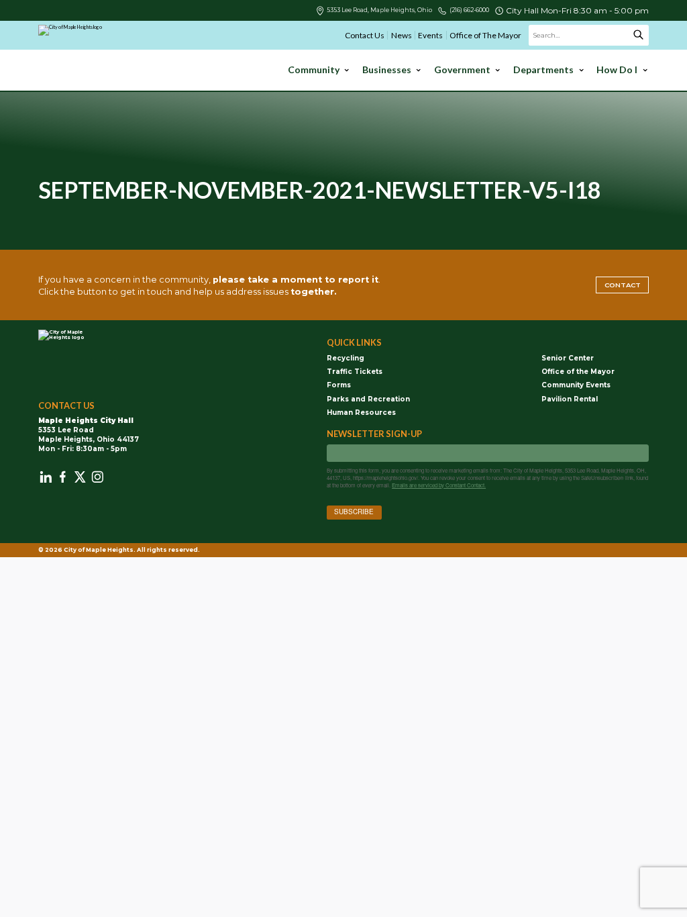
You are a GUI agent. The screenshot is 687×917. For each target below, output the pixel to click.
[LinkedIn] (46, 477)
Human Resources (361, 412)
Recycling (345, 358)
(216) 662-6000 (469, 10)
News (401, 35)
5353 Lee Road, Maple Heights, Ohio (379, 10)
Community (313, 69)
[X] (80, 477)
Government (462, 69)
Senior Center (567, 358)
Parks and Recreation (368, 399)
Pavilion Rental (569, 399)
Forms (339, 385)
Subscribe (354, 511)
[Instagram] (97, 477)
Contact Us (364, 35)
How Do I (616, 69)
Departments (543, 69)
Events (430, 35)
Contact (622, 285)
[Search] (638, 35)
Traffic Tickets (354, 371)
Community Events (576, 385)
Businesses (386, 69)
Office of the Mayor (578, 371)
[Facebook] (62, 477)
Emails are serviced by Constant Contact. (439, 485)
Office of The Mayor (485, 35)
